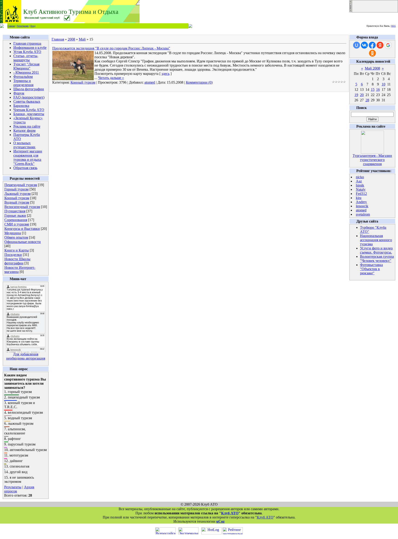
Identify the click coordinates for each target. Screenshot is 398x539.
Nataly (361, 189)
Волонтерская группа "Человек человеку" (377, 259)
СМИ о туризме (16, 224)
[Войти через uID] (356, 45)
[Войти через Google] (388, 45)
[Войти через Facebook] (372, 45)
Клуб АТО (229, 513)
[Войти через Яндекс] (380, 45)
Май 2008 (372, 68)
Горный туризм (16, 189)
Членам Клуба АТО (28, 110)
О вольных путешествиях (24, 145)
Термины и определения (23, 83)
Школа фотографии (28, 89)
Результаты (12, 487)
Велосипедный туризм (22, 207)
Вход (32, 26)
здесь (165, 74)
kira (358, 198)
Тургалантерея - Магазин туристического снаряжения (372, 160)
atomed (149, 82)
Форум (18, 93)
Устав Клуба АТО (27, 52)
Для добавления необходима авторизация (25, 356)
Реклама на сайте (26, 126)
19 (356, 95)
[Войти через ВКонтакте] (364, 45)
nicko (360, 177)
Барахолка (21, 106)
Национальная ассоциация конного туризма (376, 240)
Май (82, 39)
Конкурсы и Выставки (22, 229)
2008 (71, 39)
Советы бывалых (26, 101)
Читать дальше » (111, 78)
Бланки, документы (28, 114)
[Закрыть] (350, 11)
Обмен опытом (16, 237)
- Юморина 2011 (26, 72)
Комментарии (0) (199, 82)
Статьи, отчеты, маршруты (25, 58)
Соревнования (15, 220)
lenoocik (362, 206)
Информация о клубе (30, 48)
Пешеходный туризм (20, 185)
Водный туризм (16, 202)
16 (378, 89)
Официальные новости (22, 242)
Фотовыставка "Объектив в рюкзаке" (371, 269)
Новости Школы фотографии (17, 261)
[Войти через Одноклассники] (372, 53)
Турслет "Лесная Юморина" (26, 66)
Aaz (359, 181)
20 (362, 95)
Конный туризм (16, 198)
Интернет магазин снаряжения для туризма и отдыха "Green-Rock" (27, 157)
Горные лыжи (15, 215)
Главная (11, 26)
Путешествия (14, 211)
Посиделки (13, 255)
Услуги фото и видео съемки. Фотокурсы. (376, 250)
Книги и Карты (16, 250)
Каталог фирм (24, 130)
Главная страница (27, 43)
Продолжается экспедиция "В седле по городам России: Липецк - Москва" (111, 48)
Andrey (361, 202)
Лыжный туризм (17, 194)
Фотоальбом (23, 77)
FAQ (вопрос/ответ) (28, 97)
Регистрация (23, 26)
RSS (393, 26)
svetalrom (363, 214)
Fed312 (361, 194)
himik (360, 185)
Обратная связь (25, 168)
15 (373, 89)
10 (383, 84)
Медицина (12, 233)
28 (367, 100)
